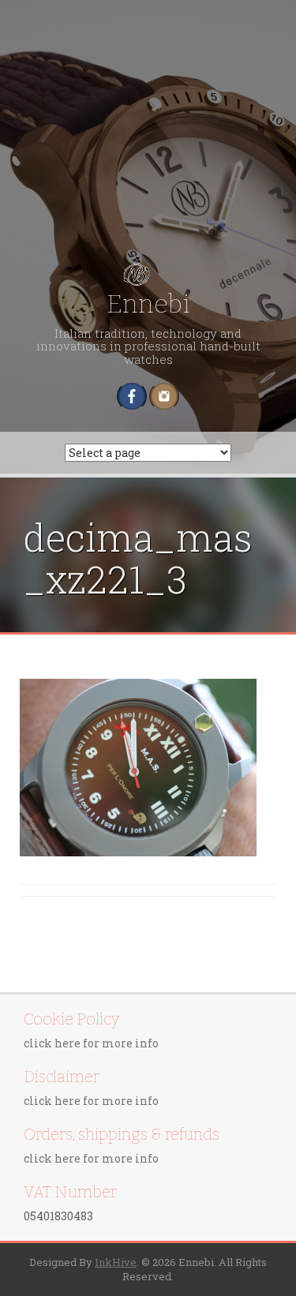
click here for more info (91, 1043)
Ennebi (148, 304)
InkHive (116, 1262)
